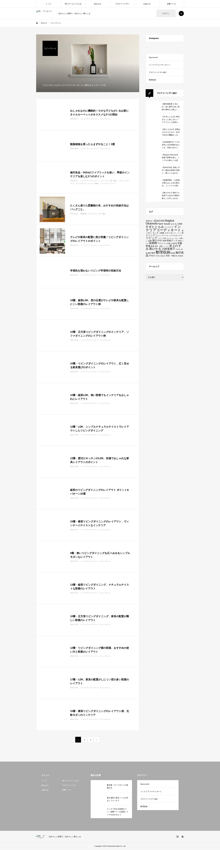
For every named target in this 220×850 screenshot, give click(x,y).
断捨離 (173, 253)
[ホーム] (37, 23)
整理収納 (152, 80)
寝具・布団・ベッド (162, 246)
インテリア (168, 227)
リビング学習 (162, 238)
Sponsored (153, 57)
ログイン (166, 13)
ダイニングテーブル (162, 235)
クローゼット (170, 233)
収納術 (153, 243)
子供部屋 (174, 243)
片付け (152, 256)
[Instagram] (177, 836)
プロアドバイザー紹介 (158, 72)
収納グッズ (172, 240)
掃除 (149, 253)
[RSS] (182, 836)
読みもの (97, 4)
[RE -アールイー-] (45, 13)
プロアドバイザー (122, 4)
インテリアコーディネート (159, 65)
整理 (153, 253)
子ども (160, 243)
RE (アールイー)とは (73, 4)
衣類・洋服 (170, 256)
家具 (152, 246)
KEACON (159, 220)
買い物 (177, 256)
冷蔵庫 (150, 240)
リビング (151, 237)
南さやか (157, 240)
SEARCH (181, 13)
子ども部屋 (166, 243)
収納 (164, 241)
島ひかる (155, 248)
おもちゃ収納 (176, 224)
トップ (48, 4)
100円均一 (149, 221)
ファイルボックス (175, 235)
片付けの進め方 (160, 256)
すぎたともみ (155, 226)
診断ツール (171, 4)
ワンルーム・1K (172, 238)
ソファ (179, 233)
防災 (181, 256)
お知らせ (146, 4)
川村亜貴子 (168, 248)
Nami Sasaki (164, 224)
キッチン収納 (158, 233)
